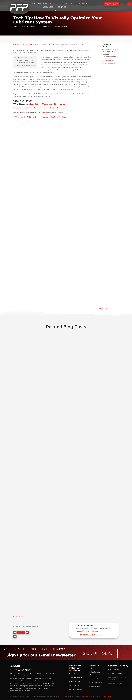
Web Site (85, 696)
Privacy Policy (62, 696)
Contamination (104, 96)
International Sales (106, 696)
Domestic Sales (94, 696)
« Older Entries (102, 308)
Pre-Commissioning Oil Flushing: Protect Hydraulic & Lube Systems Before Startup (107, 166)
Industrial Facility (46, 26)
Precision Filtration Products (47, 104)
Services (65, 4)
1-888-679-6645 (107, 60)
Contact (62, 7)
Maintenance (104, 181)
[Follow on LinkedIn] (14, 632)
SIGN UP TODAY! (98, 653)
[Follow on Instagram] (27, 632)
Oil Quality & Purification (62, 26)
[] (96, 6)
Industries (80, 4)
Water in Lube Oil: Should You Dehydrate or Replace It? (107, 249)
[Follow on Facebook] (19, 632)
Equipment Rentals (47, 4)
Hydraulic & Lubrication (30, 26)
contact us (67, 94)
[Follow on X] (23, 632)
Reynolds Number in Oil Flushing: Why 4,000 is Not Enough (107, 88)
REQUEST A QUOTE (111, 4)
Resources (47, 7)
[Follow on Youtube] (14, 636)
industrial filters (38, 94)
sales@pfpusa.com (108, 63)
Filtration (28, 4)
